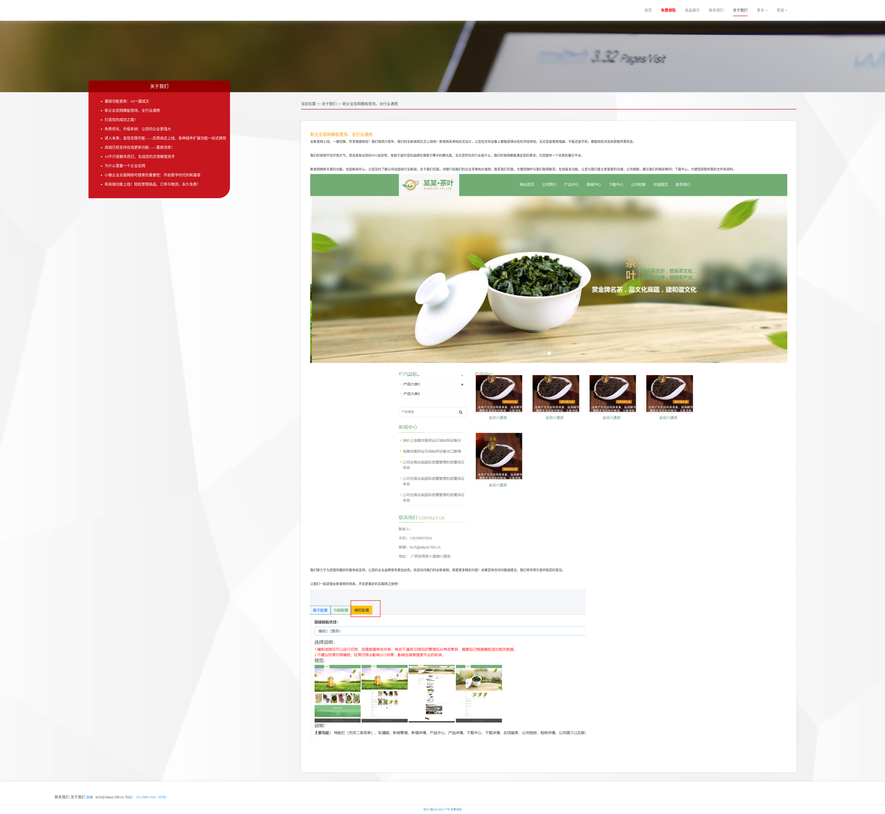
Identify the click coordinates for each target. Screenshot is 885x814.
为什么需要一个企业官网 (125, 166)
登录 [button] (781, 10)
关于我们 (740, 10)
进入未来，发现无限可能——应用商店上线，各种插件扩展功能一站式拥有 (165, 138)
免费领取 (668, 10)
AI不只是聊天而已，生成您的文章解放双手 (140, 157)
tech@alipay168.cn (110, 797)
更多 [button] (761, 10)
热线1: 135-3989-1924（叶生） (147, 797)
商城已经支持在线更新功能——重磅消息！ (140, 147)
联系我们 (716, 10)
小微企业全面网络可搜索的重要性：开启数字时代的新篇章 (153, 175)
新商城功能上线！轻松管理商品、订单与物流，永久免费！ (153, 184)
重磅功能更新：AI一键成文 (127, 101)
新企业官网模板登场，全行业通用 (132, 110)
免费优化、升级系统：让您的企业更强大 (138, 129)
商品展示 (692, 10)
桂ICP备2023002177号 (436, 809)
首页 (648, 10)
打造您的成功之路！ (121, 120)
